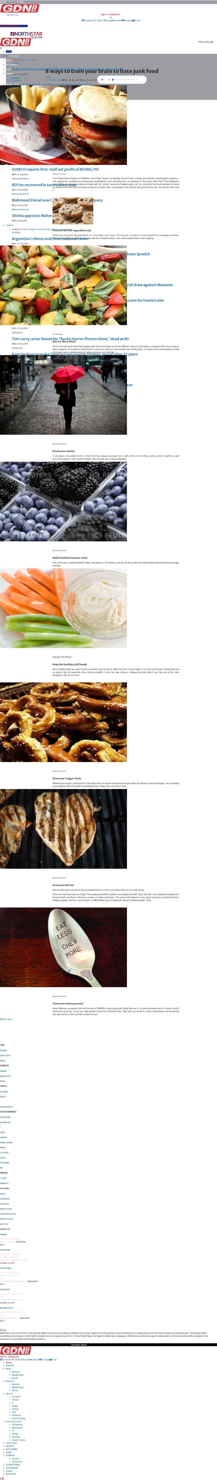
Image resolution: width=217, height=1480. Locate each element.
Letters (15, 77)
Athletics (16, 1415)
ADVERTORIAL (12, 84)
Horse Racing (18, 1418)
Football (16, 1396)
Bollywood (17, 1427)
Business (10, 1381)
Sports (9, 1393)
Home (9, 51)
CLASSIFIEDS (12, 1468)
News (8, 1368)
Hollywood (17, 1424)
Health (48, 77)
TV (13, 1430)
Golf (14, 1412)
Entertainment (13, 1421)
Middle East (18, 1375)
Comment (17, 80)
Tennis (15, 1409)
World (15, 1378)
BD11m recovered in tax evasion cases (44, 185)
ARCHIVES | (11, 2)
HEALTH (10, 60)
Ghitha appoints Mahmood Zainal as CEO (47, 215)
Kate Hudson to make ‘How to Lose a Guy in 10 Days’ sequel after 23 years (75, 354)
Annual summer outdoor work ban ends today (52, 84)
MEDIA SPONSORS (9, 25)
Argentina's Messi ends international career (50, 238)
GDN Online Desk (53, 79)
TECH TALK (13, 56)
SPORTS (10, 225)
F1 (13, 1403)
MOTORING (11, 65)
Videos (9, 1471)
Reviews (16, 1437)
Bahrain (16, 1372)
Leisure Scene (18, 1440)
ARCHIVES (11, 1474)
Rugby (15, 1406)
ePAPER (10, 1365)
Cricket (15, 1399)
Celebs (15, 1434)
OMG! (8, 69)
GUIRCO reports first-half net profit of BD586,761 (55, 169)
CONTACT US (12, 15)
